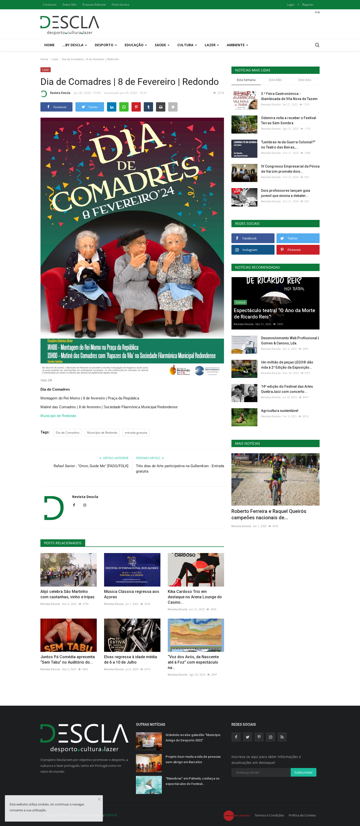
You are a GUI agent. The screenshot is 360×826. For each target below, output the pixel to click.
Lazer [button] (210, 45)
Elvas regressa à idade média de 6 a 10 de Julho (130, 660)
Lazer (55, 59)
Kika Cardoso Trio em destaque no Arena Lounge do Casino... (195, 597)
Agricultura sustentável (279, 411)
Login (290, 4)
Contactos (50, 4)
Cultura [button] (185, 45)
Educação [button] (134, 45)
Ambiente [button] (236, 45)
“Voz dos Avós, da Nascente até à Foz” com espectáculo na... (193, 662)
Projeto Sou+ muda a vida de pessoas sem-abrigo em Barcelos (193, 759)
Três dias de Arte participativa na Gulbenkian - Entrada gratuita (180, 469)
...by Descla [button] (73, 45)
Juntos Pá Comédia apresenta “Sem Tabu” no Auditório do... (67, 660)
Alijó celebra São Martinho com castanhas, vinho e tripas (67, 594)
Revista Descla (60, 93)
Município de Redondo (58, 416)
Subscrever (303, 772)
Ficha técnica (120, 4)
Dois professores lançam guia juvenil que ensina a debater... (285, 193)
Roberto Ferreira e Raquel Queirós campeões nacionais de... (268, 514)
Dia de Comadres (68, 432)
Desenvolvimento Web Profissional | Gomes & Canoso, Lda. (290, 340)
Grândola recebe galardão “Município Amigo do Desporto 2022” (193, 737)
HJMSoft (111, 815)
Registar (307, 4)
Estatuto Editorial (94, 4)
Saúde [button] (161, 45)
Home (49, 45)
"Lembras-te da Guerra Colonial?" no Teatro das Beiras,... (288, 144)
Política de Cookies (302, 815)
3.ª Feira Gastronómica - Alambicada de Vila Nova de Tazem (289, 96)
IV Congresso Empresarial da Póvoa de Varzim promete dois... (290, 168)
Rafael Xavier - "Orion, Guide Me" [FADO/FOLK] (91, 466)
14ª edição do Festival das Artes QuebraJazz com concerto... (287, 389)
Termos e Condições (269, 815)
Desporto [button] (104, 45)
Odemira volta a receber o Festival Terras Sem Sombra (288, 120)
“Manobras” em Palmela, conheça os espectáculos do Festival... (192, 781)
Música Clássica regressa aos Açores (131, 594)
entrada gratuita (136, 432)
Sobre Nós (69, 4)
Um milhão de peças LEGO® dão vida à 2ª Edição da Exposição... (287, 364)
